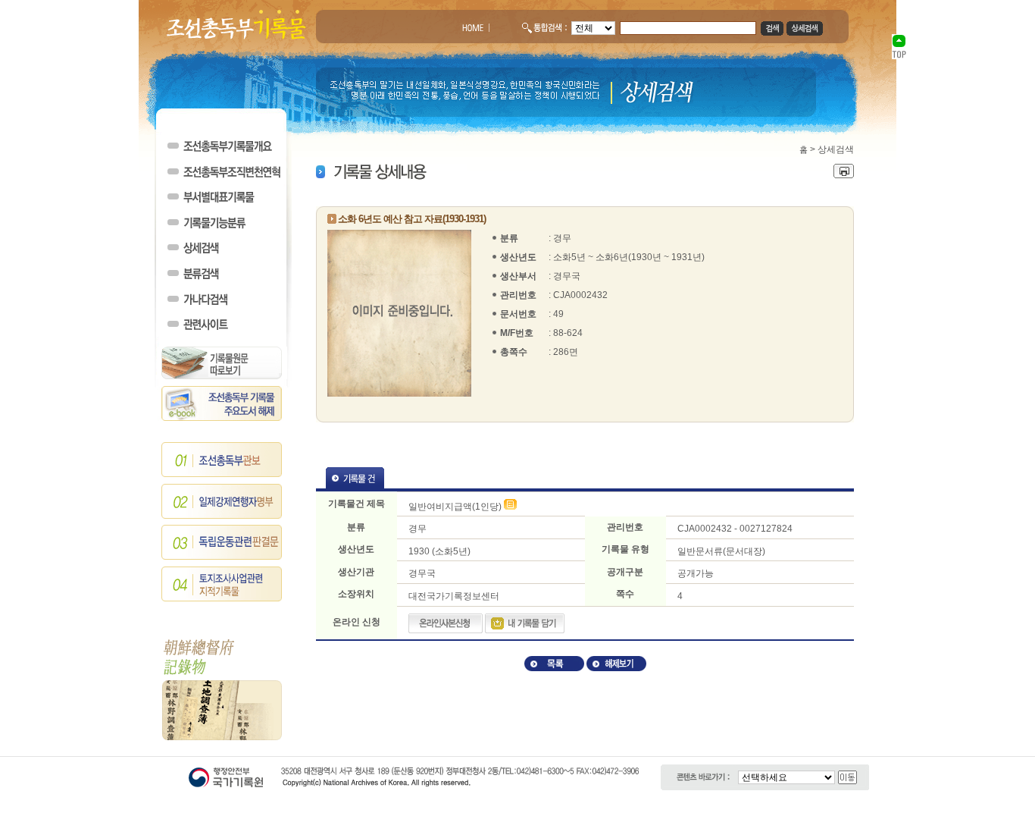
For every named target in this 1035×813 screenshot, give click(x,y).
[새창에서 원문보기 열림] (510, 506)
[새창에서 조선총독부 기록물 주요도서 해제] (222, 418)
